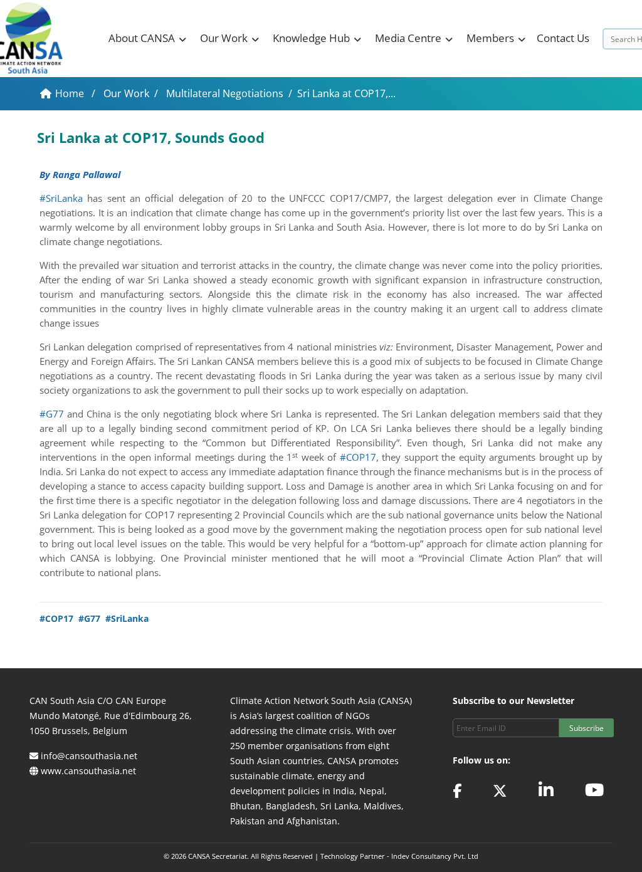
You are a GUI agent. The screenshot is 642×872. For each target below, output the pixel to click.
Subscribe (586, 728)
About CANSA (141, 38)
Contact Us (563, 38)
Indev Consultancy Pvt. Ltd (434, 856)
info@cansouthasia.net (89, 756)
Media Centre (408, 38)
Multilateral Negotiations (224, 93)
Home (71, 93)
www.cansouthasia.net (88, 771)
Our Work (224, 38)
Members (490, 38)
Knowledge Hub (311, 38)
